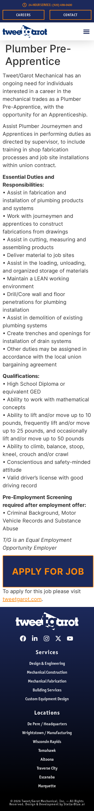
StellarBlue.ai (74, 804)
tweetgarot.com (22, 599)
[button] (86, 31)
